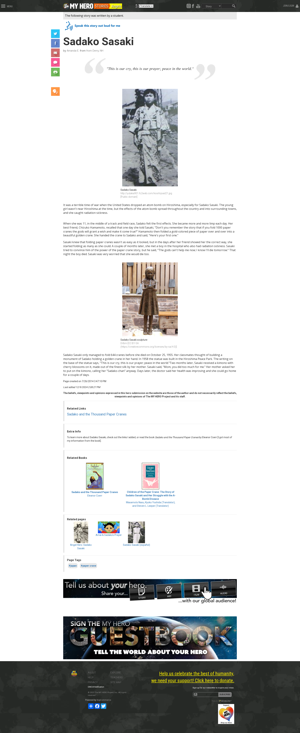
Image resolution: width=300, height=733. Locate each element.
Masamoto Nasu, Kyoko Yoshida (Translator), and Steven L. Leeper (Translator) (151, 499)
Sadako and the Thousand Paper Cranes (97, 414)
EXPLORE (115, 672)
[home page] (82, 5)
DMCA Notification (96, 687)
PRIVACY (93, 682)
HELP (91, 677)
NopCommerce (104, 700)
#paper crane (88, 565)
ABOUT (92, 672)
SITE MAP (115, 682)
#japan (73, 565)
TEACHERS (116, 677)
